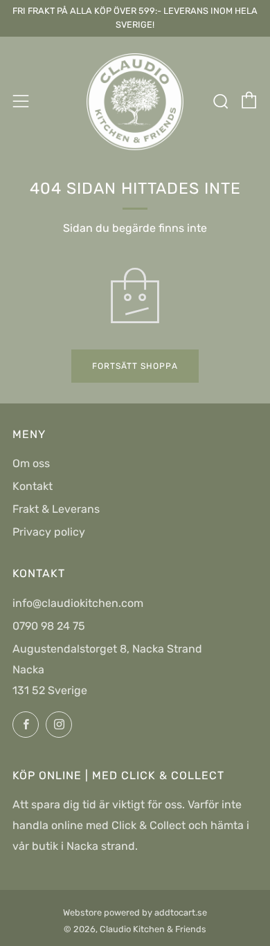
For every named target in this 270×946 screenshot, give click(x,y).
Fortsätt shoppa (135, 366)
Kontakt (32, 486)
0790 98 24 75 (48, 626)
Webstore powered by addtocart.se (135, 912)
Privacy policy (48, 531)
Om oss (31, 463)
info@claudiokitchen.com (77, 603)
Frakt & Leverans (56, 509)
